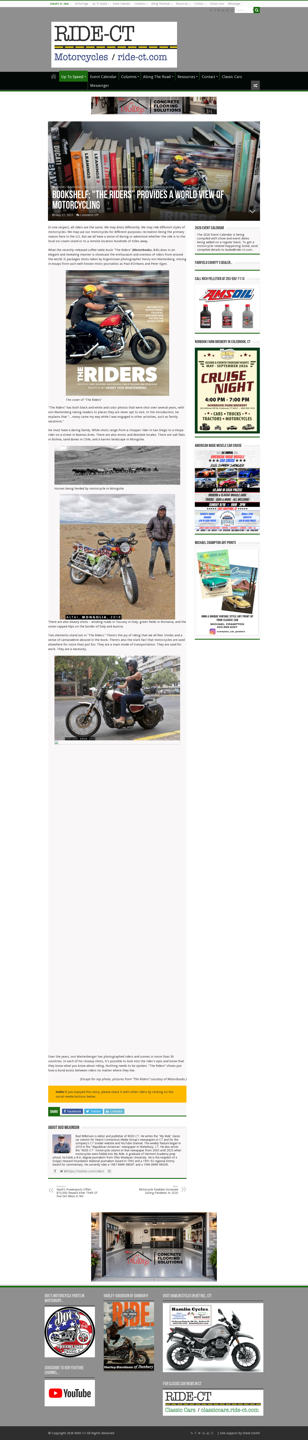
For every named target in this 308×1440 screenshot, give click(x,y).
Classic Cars (217, 3)
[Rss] (211, 10)
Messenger (234, 3)
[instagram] (231, 10)
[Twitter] (219, 10)
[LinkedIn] (223, 10)
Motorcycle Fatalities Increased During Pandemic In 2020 (158, 1189)
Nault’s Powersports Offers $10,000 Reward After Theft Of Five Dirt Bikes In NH (77, 1191)
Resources (182, 3)
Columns (140, 3)
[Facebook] (215, 10)
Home (60, 187)
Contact (198, 3)
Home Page (81, 3)
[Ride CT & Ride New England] (114, 44)
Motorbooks (142, 250)
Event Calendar (121, 3)
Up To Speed (99, 3)
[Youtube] (227, 10)
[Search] (257, 10)
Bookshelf (74, 187)
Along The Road (160, 3)
